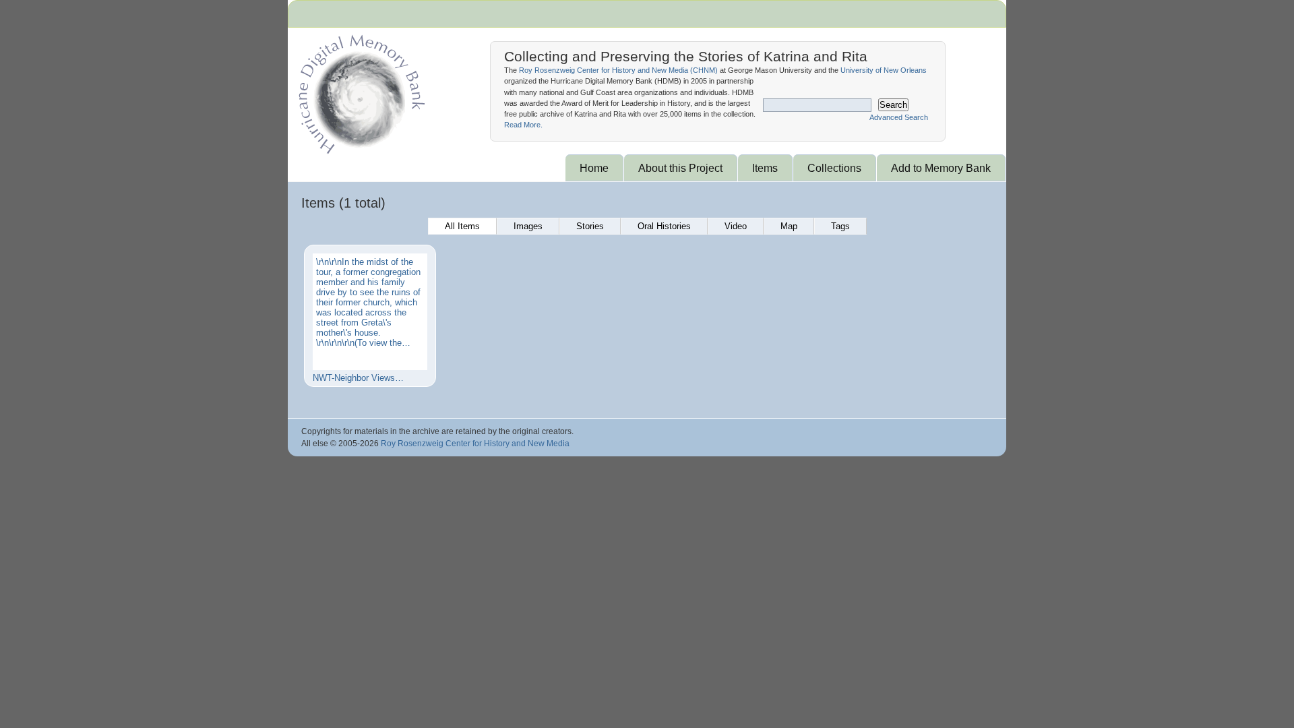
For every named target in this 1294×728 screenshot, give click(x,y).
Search (893, 105)
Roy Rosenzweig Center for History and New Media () (618, 70)
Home (594, 168)
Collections (834, 168)
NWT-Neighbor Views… (358, 378)
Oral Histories (664, 226)
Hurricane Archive (359, 91)
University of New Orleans (883, 70)
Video (736, 226)
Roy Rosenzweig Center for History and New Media (475, 443)
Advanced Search (898, 117)
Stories (590, 226)
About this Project (680, 168)
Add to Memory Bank (941, 168)
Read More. (523, 125)
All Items (462, 226)
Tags (840, 226)
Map (788, 226)
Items (765, 168)
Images (528, 226)
